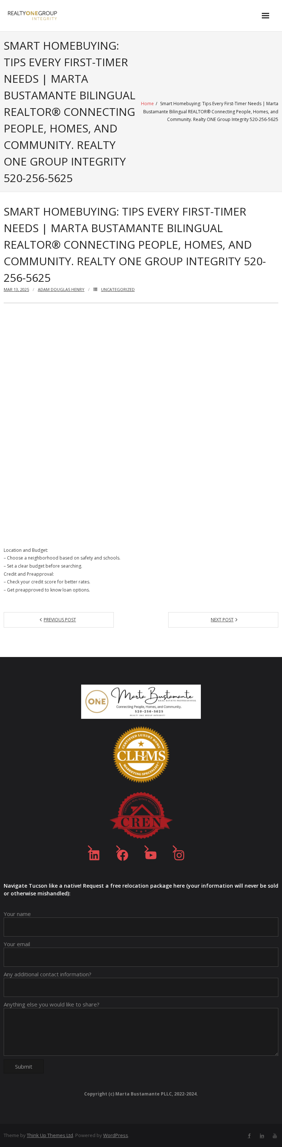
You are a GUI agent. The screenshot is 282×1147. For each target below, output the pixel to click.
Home (147, 103)
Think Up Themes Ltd (50, 1135)
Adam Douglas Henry (61, 289)
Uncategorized (118, 289)
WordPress (115, 1135)
